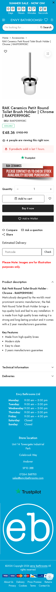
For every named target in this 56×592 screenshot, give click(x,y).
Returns (48, 582)
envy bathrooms (38, 566)
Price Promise (34, 582)
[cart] (52, 19)
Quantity (7, 189)
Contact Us (44, 585)
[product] (48, 54)
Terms (33, 585)
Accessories (18, 37)
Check (47, 252)
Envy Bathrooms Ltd (28, 394)
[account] (41, 20)
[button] (4, 20)
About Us (8, 582)
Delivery (20, 582)
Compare (11, 230)
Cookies (23, 585)
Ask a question (34, 230)
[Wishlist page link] (46, 20)
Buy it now (28, 208)
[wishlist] (50, 198)
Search (47, 27)
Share (9, 235)
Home (5, 37)
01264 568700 (28, 474)
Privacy (12, 585)
